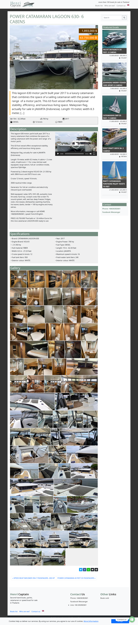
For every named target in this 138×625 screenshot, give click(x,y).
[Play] (58, 154)
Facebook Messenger (111, 212)
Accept (120, 621)
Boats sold (104, 598)
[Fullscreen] (94, 154)
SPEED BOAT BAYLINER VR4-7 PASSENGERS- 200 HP (34, 578)
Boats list (99, 5)
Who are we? (109, 5)
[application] (76, 144)
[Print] (96, 569)
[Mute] (91, 154)
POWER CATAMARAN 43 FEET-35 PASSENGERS (75, 578)
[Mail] (92, 569)
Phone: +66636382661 (111, 209)
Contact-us (121, 5)
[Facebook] (84, 569)
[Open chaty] (132, 619)
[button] (76, 144)
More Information (91, 621)
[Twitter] (80, 569)
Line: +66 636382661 (78, 605)
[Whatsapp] (88, 569)
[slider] (74, 153)
